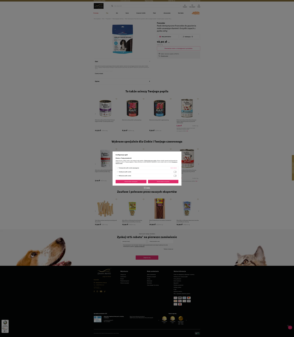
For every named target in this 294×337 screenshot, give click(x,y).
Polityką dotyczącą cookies (150, 160)
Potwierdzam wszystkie (163, 181)
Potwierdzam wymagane (131, 181)
